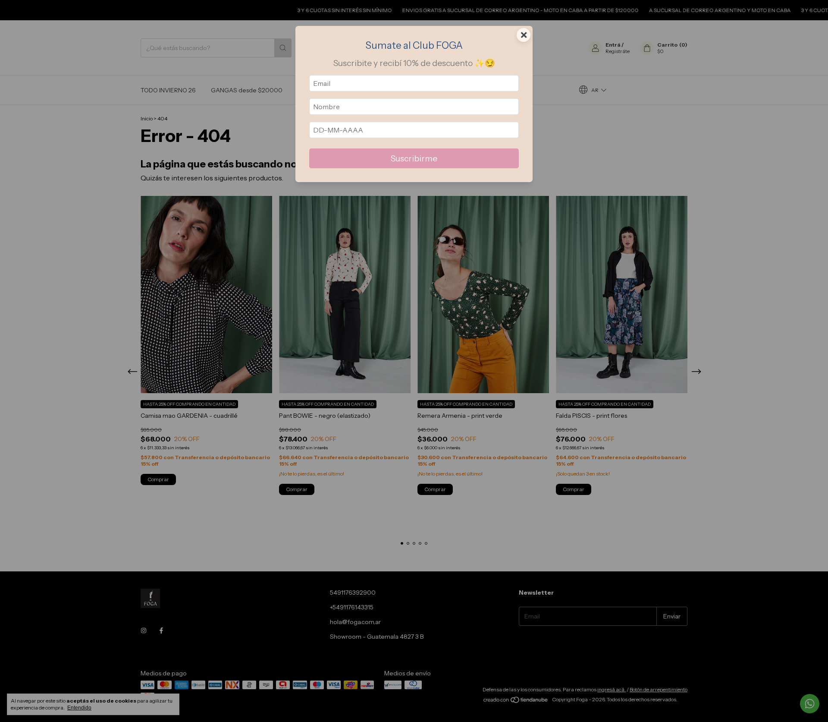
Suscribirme (414, 158)
